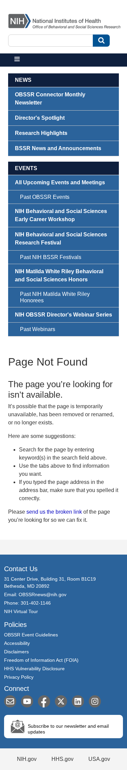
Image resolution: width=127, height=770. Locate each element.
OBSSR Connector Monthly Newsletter (50, 99)
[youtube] (27, 701)
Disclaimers (16, 651)
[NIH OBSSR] (65, 20)
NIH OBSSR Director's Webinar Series (63, 315)
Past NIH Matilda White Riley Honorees (55, 297)
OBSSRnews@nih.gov (42, 594)
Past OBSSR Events (44, 197)
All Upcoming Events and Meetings (60, 182)
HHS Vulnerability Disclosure (34, 668)
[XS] (61, 701)
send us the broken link (54, 512)
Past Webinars (37, 329)
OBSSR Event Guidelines (31, 634)
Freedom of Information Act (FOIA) (41, 660)
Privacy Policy (19, 677)
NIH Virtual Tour (21, 611)
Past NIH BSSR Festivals (50, 257)
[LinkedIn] (78, 701)
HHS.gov (62, 759)
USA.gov (99, 759)
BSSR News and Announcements (58, 148)
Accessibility (17, 643)
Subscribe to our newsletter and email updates (68, 728)
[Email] (10, 701)
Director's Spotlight (40, 118)
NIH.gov (27, 759)
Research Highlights (41, 133)
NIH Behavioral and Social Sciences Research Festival (61, 239)
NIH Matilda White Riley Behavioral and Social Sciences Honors (59, 275)
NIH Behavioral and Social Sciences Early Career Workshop (61, 215)
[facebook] (44, 701)
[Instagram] (95, 701)
